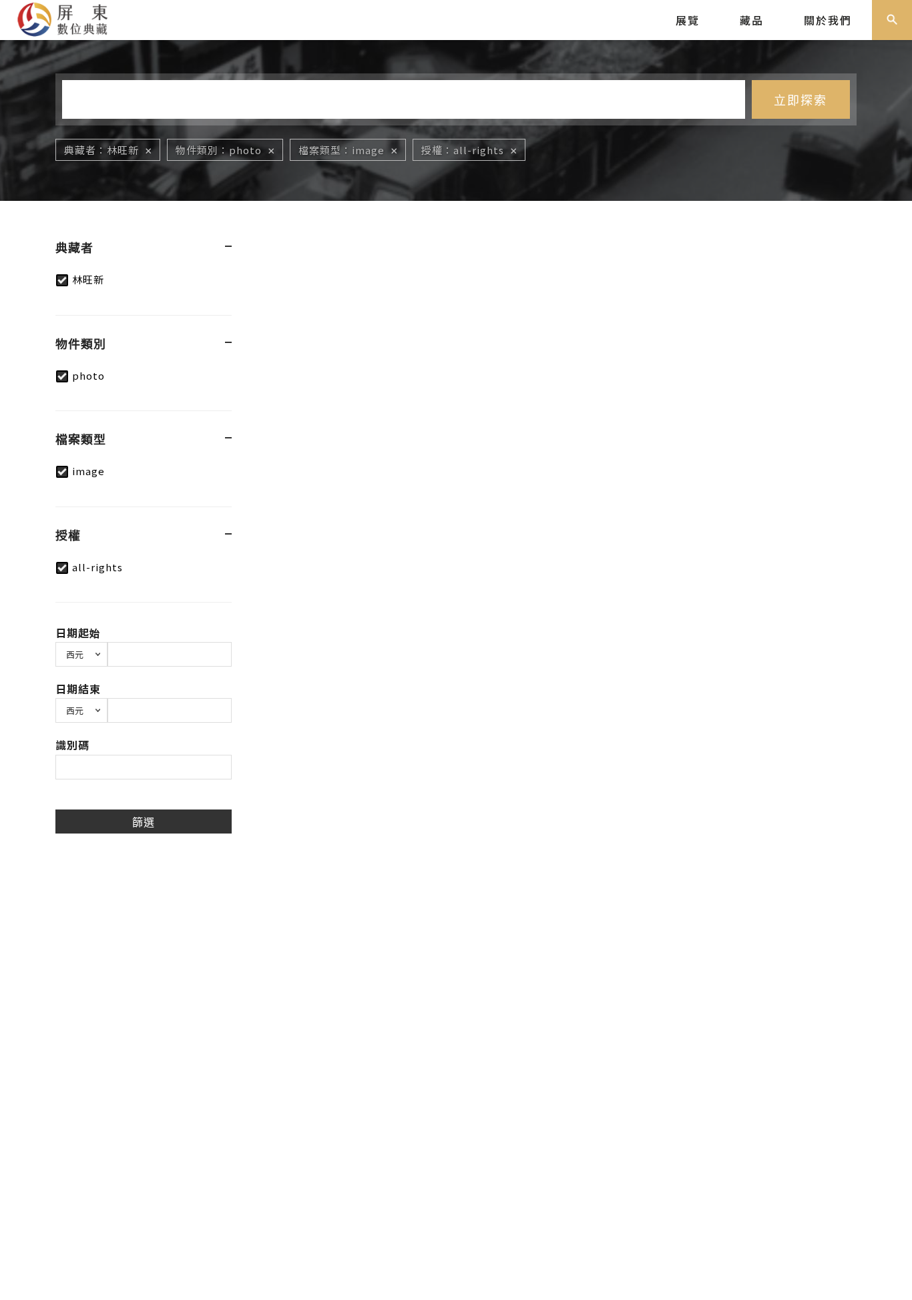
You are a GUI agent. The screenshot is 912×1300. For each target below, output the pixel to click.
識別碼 (72, 745)
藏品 (752, 20)
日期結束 (78, 689)
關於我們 (828, 20)
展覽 (688, 20)
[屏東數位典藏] (70, 18)
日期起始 (78, 633)
